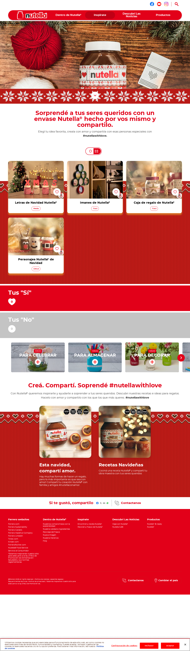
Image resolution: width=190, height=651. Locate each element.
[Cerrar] (185, 644)
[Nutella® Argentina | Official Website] (32, 15)
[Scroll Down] (95, 95)
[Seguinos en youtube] (159, 4)
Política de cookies (42, 579)
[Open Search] (176, 4)
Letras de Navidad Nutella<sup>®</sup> (36, 162)
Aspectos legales (56, 579)
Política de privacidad (36, 581)
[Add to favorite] (57, 192)
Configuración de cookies (124, 646)
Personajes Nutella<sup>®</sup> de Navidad (36, 219)
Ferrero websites (18, 519)
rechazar (149, 646)
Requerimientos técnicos (17, 581)
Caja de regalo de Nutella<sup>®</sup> (154, 162)
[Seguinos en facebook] (152, 4)
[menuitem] (68, 15)
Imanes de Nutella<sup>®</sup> (95, 162)
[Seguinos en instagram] (166, 4)
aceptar (170, 646)
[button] (181, 358)
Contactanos (131, 503)
